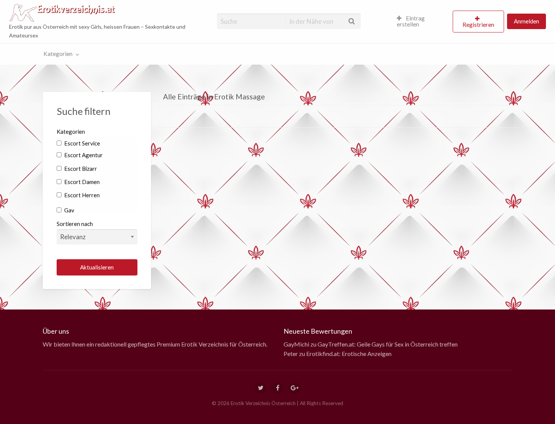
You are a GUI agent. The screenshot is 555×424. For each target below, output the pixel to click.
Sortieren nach (75, 223)
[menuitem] (421, 21)
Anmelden (526, 21)
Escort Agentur (83, 155)
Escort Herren (81, 195)
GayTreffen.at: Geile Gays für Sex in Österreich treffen (388, 344)
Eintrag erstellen (411, 21)
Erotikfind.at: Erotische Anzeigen (349, 353)
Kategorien (57, 53)
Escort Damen (81, 181)
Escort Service (81, 143)
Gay (68, 210)
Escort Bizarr (80, 168)
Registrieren (478, 24)
